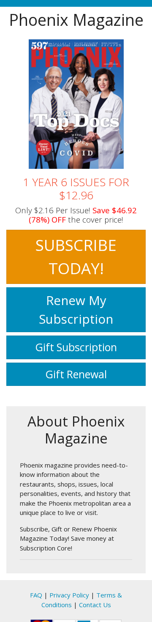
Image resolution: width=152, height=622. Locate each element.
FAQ (36, 595)
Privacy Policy (69, 595)
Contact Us (95, 604)
